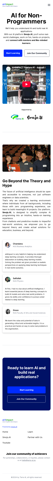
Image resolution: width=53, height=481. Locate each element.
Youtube (6, 442)
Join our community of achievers (26, 453)
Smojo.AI (28, 34)
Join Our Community (37, 53)
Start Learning (13, 53)
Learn (30, 432)
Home (5, 432)
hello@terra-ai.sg (29, 460)
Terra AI (23, 477)
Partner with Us (35, 437)
